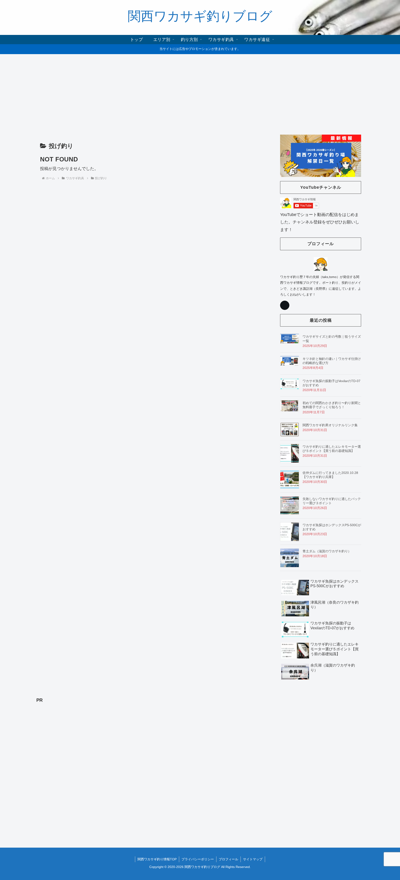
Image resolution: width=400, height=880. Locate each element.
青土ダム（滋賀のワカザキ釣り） (327, 551)
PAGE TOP (387, 850)
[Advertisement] (200, 92)
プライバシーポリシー (197, 859)
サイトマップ (252, 859)
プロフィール (228, 859)
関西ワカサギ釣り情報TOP (157, 859)
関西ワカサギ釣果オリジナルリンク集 (330, 425)
